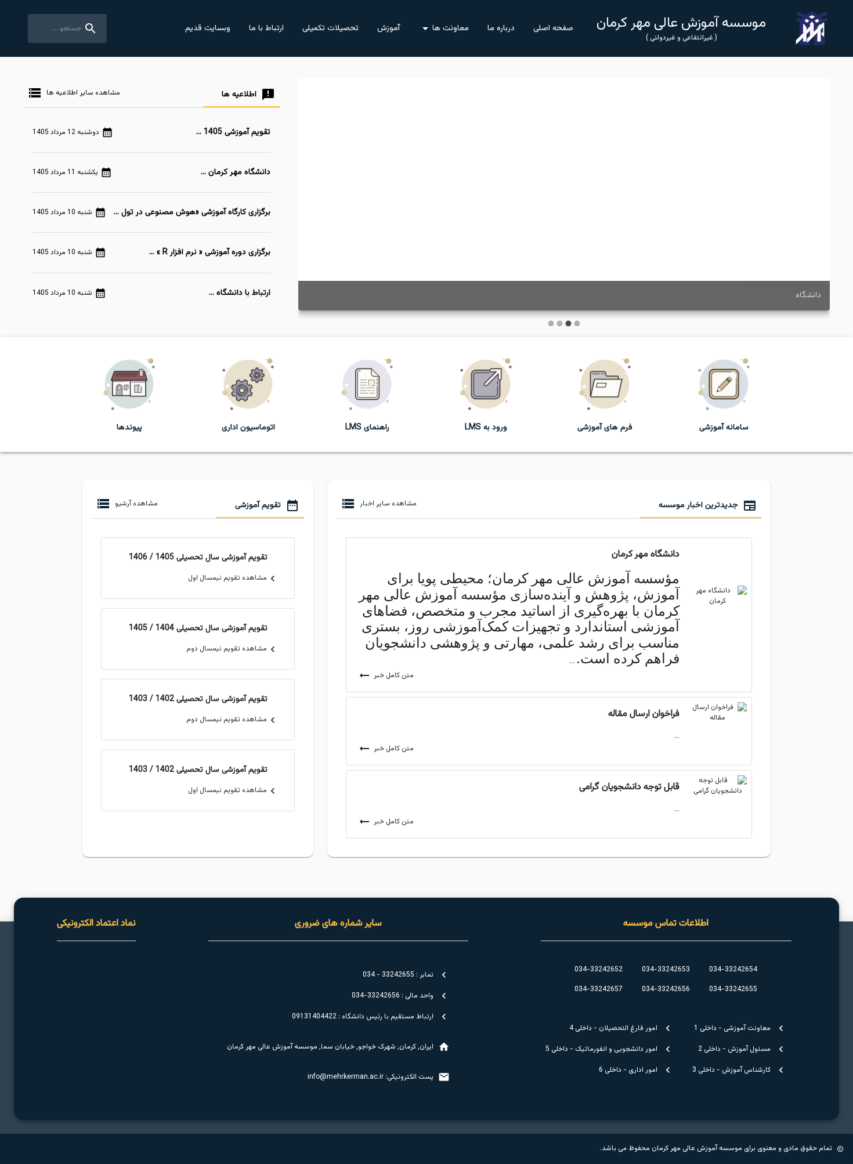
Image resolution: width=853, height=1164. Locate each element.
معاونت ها (450, 28)
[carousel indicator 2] (568, 323)
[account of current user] (812, 28)
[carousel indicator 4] (551, 323)
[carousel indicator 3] (559, 323)
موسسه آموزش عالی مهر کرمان (681, 28)
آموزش (388, 28)
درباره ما (501, 28)
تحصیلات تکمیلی (330, 28)
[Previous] (812, 203)
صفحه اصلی (553, 28)
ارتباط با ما (266, 28)
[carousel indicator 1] (577, 323)
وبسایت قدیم (207, 28)
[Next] (315, 203)
